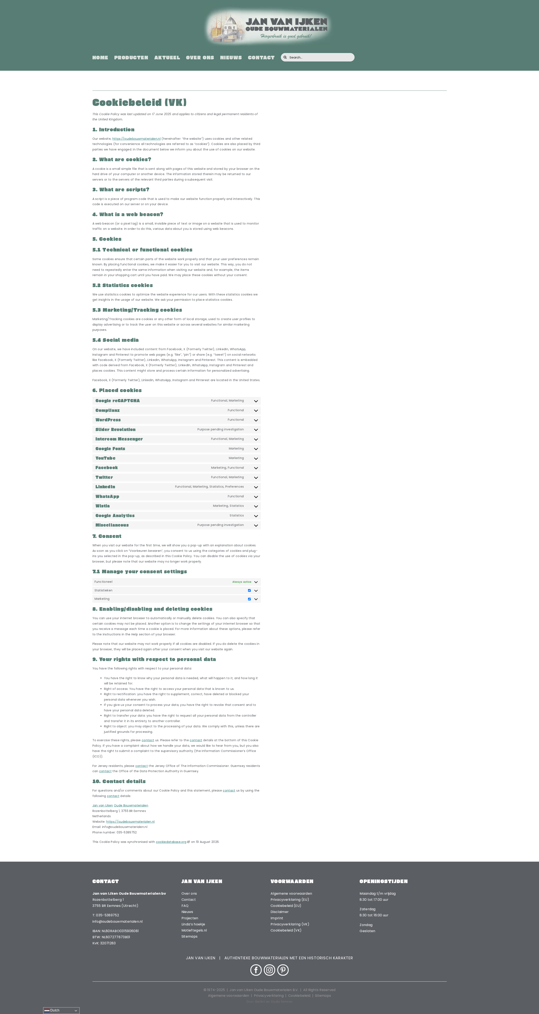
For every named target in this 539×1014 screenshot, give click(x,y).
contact (148, 740)
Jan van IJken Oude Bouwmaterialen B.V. (264, 989)
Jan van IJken (102, 805)
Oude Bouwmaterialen (131, 805)
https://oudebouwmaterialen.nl (136, 139)
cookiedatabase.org (171, 842)
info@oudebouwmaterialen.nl (117, 921)
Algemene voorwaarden (228, 995)
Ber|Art (260, 1002)
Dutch (54, 1010)
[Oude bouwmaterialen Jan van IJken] (269, 7)
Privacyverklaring (269, 995)
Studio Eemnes (281, 1002)
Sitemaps (323, 995)
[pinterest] (283, 970)
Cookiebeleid (299, 995)
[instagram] (269, 970)
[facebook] (256, 970)
